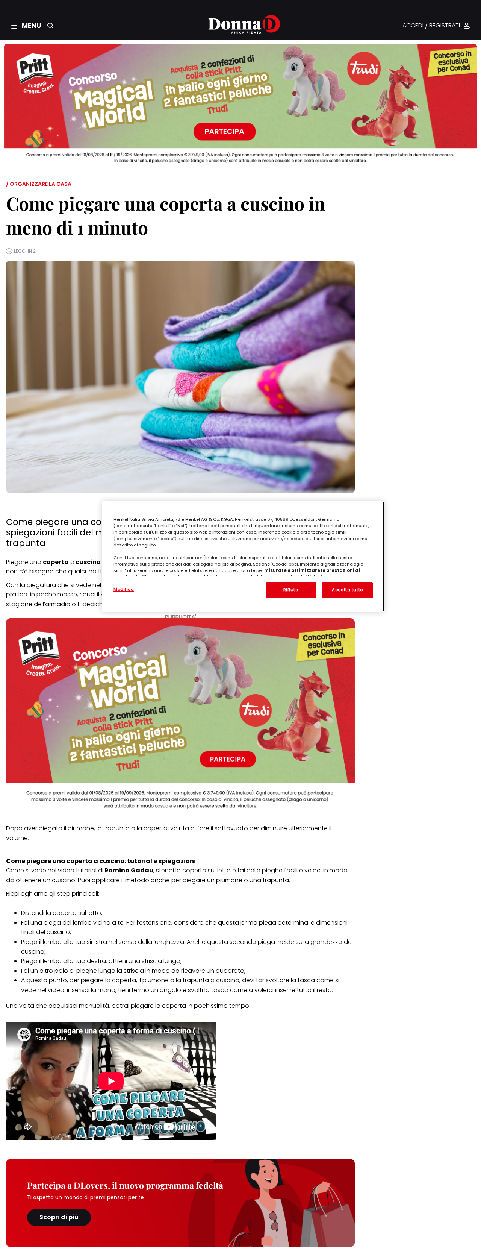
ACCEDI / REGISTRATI (431, 26)
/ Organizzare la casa (38, 184)
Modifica (123, 589)
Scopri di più (59, 1217)
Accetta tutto (347, 590)
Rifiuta (291, 590)
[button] (26, 25)
